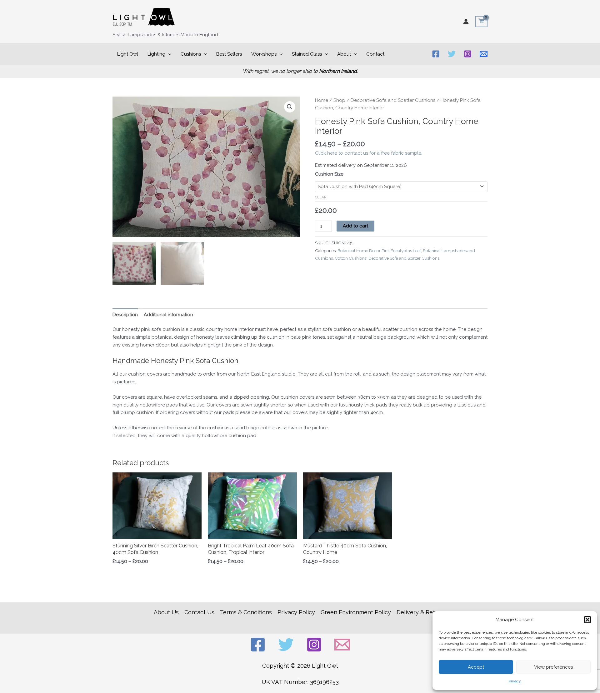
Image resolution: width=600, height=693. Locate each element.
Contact (375, 54)
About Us (166, 612)
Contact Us (199, 612)
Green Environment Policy (356, 612)
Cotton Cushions (351, 258)
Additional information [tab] (168, 314)
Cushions (191, 54)
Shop (339, 100)
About (344, 54)
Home (321, 100)
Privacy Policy (296, 612)
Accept (476, 667)
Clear (321, 197)
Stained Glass (307, 54)
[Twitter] (452, 54)
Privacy (515, 681)
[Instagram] (468, 54)
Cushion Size (329, 174)
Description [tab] (125, 314)
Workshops (264, 54)
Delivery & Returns (422, 612)
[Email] (484, 54)
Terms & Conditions (246, 612)
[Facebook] (436, 54)
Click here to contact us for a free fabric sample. (368, 153)
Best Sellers (229, 54)
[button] (587, 619)
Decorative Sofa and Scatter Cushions (393, 100)
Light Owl (127, 54)
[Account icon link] (466, 21)
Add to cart (355, 226)
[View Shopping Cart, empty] (481, 21)
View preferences (553, 667)
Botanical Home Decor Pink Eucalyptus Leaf (379, 250)
